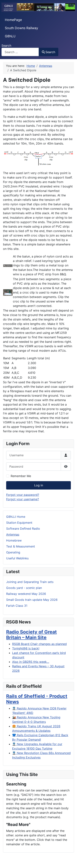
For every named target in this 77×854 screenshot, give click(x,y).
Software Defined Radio (23, 528)
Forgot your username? (22, 499)
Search (6, 45)
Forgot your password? (22, 495)
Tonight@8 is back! (25, 648)
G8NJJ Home (15, 516)
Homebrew (14, 540)
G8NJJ (10, 36)
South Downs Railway (21, 28)
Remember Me (21, 476)
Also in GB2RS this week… (30, 662)
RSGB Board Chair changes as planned (39, 644)
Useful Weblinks (17, 558)
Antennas (12, 534)
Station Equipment (19, 522)
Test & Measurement (20, 546)
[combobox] (20, 52)
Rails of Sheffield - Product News (36, 698)
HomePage (13, 20)
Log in (38, 485)
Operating (13, 552)
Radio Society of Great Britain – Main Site (31, 634)
